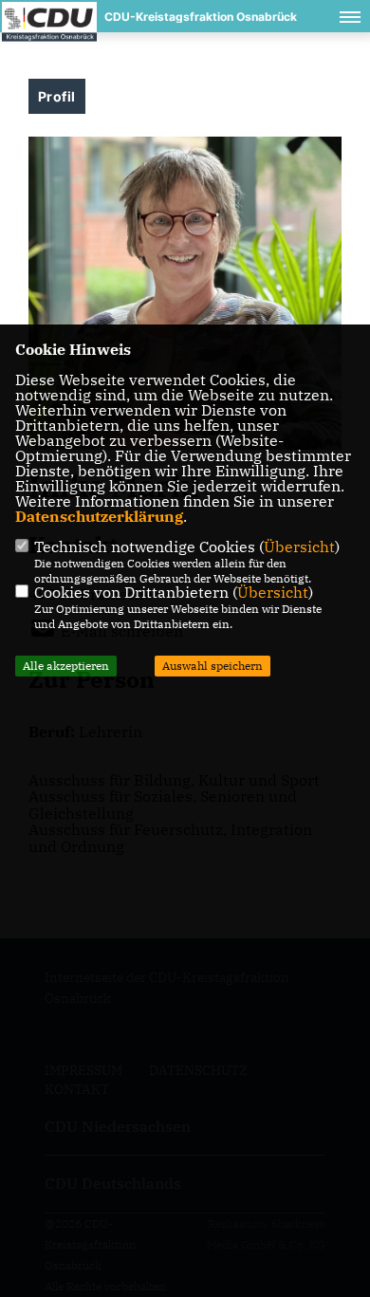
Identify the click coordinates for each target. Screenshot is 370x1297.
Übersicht (299, 546)
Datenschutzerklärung (99, 516)
